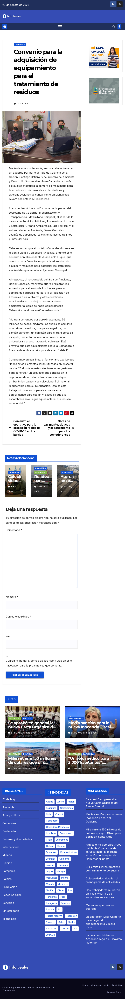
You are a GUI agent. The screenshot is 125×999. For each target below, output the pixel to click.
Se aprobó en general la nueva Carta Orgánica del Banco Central (32, 726)
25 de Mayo (9, 799)
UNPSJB (50, 934)
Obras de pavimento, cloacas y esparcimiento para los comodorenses (56, 428)
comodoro (52, 820)
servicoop (51, 928)
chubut (59, 814)
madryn (61, 871)
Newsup (47, 987)
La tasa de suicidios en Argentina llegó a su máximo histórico (104, 939)
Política (27, 719)
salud (61, 922)
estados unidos (68, 852)
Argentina (51, 808)
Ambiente (8, 807)
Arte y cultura (11, 815)
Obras (60, 890)
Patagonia (88, 754)
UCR (75, 928)
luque (49, 871)
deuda (61, 846)
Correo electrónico (18, 616)
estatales (51, 858)
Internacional (10, 847)
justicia (50, 865)
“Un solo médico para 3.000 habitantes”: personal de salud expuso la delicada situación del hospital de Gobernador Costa (103, 852)
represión (71, 915)
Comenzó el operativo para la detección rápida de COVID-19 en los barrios (26, 428)
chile (48, 814)
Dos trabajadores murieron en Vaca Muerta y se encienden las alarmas (103, 893)
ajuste (60, 801)
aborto (49, 801)
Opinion (7, 863)
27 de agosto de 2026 (24, 733)
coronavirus (66, 833)
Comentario (14, 530)
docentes (51, 852)
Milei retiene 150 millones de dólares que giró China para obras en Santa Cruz (103, 833)
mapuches (51, 877)
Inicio (106, 985)
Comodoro (20, 45)
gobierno (64, 858)
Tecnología (9, 918)
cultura (50, 846)
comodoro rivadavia (57, 827)
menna (65, 877)
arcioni (71, 801)
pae (70, 890)
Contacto (96, 985)
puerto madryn (54, 915)
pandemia (51, 896)
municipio (63, 884)
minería (50, 884)
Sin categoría (76, 719)
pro (59, 909)
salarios (50, 922)
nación (50, 890)
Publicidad (117, 985)
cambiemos (66, 808)
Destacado (40, 472)
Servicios (8, 902)
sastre (71, 922)
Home (85, 985)
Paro (63, 896)
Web (8, 636)
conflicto (51, 833)
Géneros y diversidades (17, 839)
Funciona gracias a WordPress (18, 987)
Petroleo (65, 903)
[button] (113, 26)
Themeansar (8, 990)
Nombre (12, 596)
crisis (49, 839)
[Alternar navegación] (60, 26)
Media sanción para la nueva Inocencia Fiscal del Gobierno (89, 726)
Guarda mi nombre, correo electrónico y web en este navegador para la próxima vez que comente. (39, 663)
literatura (63, 865)
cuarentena (62, 839)
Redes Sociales (11, 895)
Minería (7, 855)
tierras (65, 928)
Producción (9, 887)
